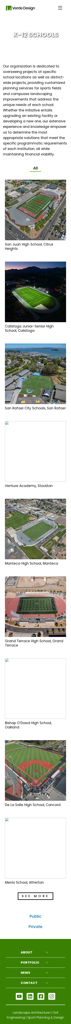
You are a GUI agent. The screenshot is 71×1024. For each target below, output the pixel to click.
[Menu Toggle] (60, 8)
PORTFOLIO (30, 962)
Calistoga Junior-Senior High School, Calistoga (29, 328)
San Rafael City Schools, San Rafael (35, 408)
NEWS (25, 972)
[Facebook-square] (40, 996)
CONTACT (29, 983)
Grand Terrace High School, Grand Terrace (34, 643)
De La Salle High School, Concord (33, 805)
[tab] (35, 168)
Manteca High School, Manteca (31, 563)
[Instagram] (51, 996)
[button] (35, 896)
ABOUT (26, 952)
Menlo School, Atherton (24, 882)
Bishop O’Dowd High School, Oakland (28, 725)
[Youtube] (19, 996)
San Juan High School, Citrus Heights (29, 246)
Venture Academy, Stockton (29, 485)
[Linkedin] (30, 996)
